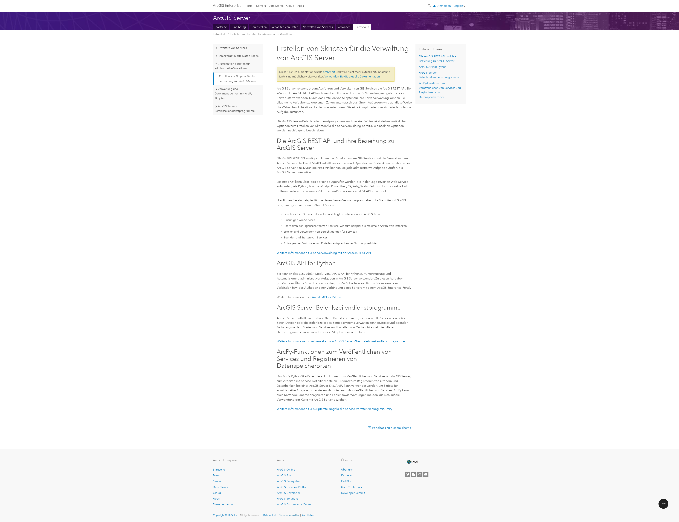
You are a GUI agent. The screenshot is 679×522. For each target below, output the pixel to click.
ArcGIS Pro (284, 475)
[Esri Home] (412, 462)
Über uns (347, 469)
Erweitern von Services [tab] (232, 48)
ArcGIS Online (286, 469)
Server (217, 481)
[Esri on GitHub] (419, 474)
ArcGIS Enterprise (227, 5)
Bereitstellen (259, 27)
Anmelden (444, 5)
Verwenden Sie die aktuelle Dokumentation (352, 76)
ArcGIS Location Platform (293, 487)
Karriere (346, 475)
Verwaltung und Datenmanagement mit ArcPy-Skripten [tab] (233, 93)
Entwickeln (362, 27)
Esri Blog (346, 481)
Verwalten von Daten (285, 27)
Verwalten (344, 27)
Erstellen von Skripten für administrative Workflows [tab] (232, 66)
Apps (300, 5)
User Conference (352, 487)
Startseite (221, 27)
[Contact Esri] (425, 474)
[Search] (430, 5)
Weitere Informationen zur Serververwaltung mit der (324, 253)
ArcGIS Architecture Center (294, 504)
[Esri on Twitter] (407, 474)
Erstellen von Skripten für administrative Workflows (261, 34)
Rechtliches (307, 515)
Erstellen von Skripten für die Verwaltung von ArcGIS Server (237, 79)
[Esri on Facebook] (413, 474)
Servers (261, 5)
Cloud (290, 5)
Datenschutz (270, 515)
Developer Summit (353, 493)
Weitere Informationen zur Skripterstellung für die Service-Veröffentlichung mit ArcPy (334, 409)
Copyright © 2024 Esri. (226, 515)
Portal (249, 5)
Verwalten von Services (318, 27)
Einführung (239, 27)
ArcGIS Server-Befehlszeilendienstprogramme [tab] (234, 109)
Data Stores (275, 5)
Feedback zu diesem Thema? (392, 427)
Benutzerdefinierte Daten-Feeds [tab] (238, 55)
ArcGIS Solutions (287, 498)
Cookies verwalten (289, 515)
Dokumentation (223, 504)
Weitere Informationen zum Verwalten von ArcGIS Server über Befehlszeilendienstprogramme (341, 341)
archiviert (329, 72)
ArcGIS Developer (288, 493)
